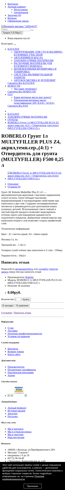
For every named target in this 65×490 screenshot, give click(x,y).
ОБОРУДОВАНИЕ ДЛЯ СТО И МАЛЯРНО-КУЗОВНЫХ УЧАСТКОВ (38, 53)
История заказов (16, 410)
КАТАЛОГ (13, 49)
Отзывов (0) (14, 186)
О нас (11, 328)
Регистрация (20, 9)
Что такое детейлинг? (25, 88)
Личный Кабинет (17, 408)
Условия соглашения (19, 336)
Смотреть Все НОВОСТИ (22, 91)
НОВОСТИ (14, 86)
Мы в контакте (16, 429)
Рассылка (13, 416)
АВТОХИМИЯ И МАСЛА (28, 57)
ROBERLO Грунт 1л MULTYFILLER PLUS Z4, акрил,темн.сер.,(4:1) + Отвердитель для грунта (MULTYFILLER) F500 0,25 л (33, 125)
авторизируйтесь (24, 269)
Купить (26, 299)
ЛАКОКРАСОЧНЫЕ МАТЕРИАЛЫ (33, 60)
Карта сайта (14, 354)
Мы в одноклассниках (20, 431)
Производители (16, 366)
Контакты (13, 4)
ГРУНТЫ (13, 119)
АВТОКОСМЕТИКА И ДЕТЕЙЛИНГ (35, 80)
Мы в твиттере (16, 434)
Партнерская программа (21, 372)
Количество (7, 299)
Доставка (13, 330)
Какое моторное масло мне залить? (32, 97)
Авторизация (21, 12)
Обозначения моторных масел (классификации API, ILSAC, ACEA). (34, 101)
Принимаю (32, 486)
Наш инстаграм (16, 437)
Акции (11, 375)
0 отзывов (6, 312)
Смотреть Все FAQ (18, 105)
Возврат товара (16, 351)
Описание (13, 184)
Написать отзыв (22, 312)
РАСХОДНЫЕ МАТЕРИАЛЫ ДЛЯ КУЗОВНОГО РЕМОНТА (33, 64)
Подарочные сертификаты (22, 369)
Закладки (13, 413)
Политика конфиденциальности (25, 333)
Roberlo (29, 277)
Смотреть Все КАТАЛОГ (21, 83)
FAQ (10, 94)
